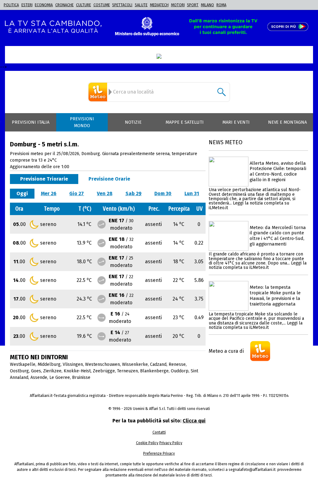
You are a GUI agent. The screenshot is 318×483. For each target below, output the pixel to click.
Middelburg (49, 364)
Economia (44, 5)
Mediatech (159, 5)
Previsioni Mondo (82, 122)
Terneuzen (127, 371)
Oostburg (19, 371)
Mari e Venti (236, 122)
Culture (83, 5)
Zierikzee (52, 371)
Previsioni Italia (30, 122)
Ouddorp (180, 371)
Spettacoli (122, 5)
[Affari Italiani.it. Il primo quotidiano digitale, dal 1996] (159, 56)
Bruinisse (81, 377)
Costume (101, 5)
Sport (192, 5)
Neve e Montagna (287, 122)
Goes (36, 371)
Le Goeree (59, 377)
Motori (178, 5)
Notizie (133, 122)
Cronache (64, 5)
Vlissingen (73, 364)
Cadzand (158, 364)
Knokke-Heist (77, 371)
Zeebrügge (104, 371)
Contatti (159, 432)
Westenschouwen (102, 364)
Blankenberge (154, 371)
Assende (38, 377)
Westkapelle (22, 364)
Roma (221, 5)
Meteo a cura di (226, 351)
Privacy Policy (170, 443)
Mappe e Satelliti (185, 122)
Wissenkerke (135, 364)
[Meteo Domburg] (99, 92)
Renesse (177, 364)
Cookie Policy (147, 443)
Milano (207, 5)
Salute (141, 5)
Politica (11, 5)
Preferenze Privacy (159, 453)
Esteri (27, 5)
